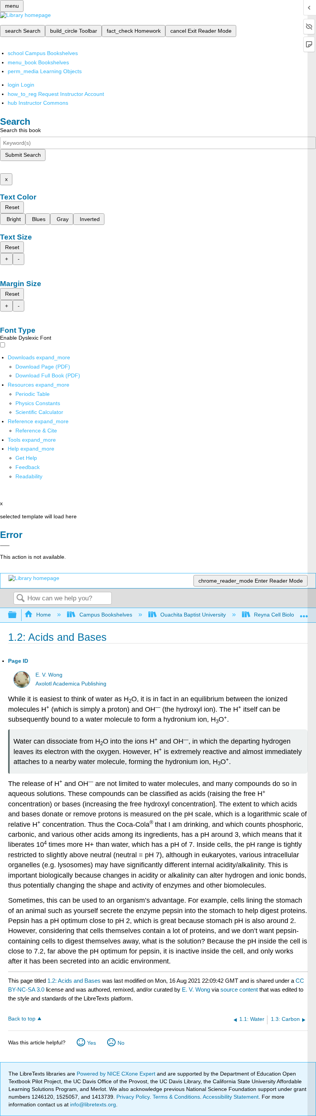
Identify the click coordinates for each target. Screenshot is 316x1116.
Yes (91, 1043)
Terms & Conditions (176, 1097)
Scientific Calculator (39, 412)
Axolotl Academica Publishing (70, 684)
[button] (27, 467)
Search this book (20, 130)
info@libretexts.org (92, 1104)
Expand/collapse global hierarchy (17, 615)
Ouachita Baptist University (193, 615)
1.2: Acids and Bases (74, 980)
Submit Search (23, 155)
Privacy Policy (133, 1097)
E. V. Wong (48, 675)
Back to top (21, 1019)
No (121, 1043)
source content (239, 989)
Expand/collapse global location (304, 613)
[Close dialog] (5, 545)
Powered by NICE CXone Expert (117, 1074)
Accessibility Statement (231, 1097)
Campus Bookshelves (105, 615)
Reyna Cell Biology (276, 615)
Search (20, 599)
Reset (12, 207)
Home (43, 615)
